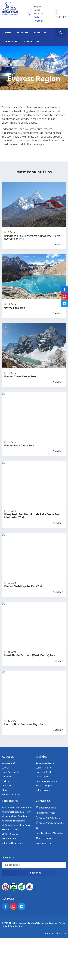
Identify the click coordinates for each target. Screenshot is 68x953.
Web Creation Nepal (14, 926)
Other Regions (43, 790)
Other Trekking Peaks (12, 843)
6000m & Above (10, 838)
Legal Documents (10, 772)
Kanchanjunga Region (47, 781)
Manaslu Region (44, 785)
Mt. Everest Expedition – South (17, 807)
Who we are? (8, 763)
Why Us (5, 767)
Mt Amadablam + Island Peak (16, 825)
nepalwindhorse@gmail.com (51, 833)
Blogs (5, 790)
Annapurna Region (45, 763)
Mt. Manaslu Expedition (13, 820)
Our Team (6, 776)
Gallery (5, 781)
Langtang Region (44, 772)
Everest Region (43, 767)
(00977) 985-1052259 (38, 17)
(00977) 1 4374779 (49, 817)
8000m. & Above (10, 829)
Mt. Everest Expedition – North (16, 812)
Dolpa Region (42, 776)
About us (49, 933)
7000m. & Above (10, 834)
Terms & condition (11, 794)
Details (57, 244)
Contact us (7, 785)
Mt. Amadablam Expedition (15, 816)
